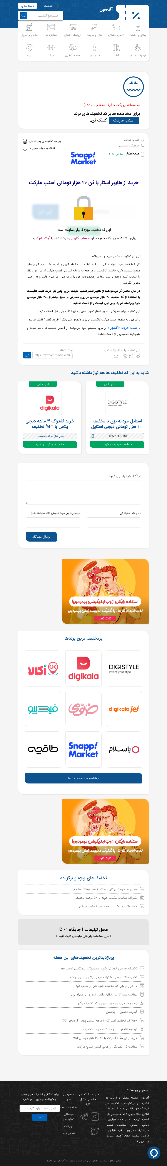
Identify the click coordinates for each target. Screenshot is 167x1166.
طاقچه (120, 1130)
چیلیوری (111, 1119)
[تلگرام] (138, 357)
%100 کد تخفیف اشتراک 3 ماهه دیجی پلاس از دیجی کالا (99, 1020)
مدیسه (122, 1125)
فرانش (145, 1135)
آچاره (119, 1135)
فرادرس (111, 1130)
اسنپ (119, 1114)
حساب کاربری (79, 238)
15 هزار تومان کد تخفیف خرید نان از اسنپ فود (106, 986)
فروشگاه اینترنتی (129, 145)
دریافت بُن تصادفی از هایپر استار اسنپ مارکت (107, 1046)
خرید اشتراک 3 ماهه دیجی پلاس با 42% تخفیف (49, 424)
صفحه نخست (68, 1107)
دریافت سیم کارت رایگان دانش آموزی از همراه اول (104, 994)
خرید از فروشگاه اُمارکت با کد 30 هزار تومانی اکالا (105, 1038)
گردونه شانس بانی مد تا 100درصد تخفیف (110, 1029)
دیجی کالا (129, 1114)
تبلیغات (68, 1126)
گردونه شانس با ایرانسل (121, 1012)
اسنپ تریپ (141, 1119)
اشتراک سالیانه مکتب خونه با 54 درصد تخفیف (106, 897)
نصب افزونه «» (122, 327)
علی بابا (111, 1114)
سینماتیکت (142, 1130)
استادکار (110, 1135)
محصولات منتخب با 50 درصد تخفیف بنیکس (107, 906)
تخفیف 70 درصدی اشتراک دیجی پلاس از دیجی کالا (103, 977)
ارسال (40, 1117)
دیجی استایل (140, 1125)
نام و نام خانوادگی (130, 513)
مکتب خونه (132, 1135)
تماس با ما (68, 1132)
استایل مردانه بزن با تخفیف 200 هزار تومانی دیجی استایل (117, 424)
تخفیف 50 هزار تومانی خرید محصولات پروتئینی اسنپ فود (98, 968)
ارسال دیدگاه (41, 536)
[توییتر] (131, 357)
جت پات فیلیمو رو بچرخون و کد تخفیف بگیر (107, 1003)
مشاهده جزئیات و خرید (117, 444)
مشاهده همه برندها (83, 778)
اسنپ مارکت (124, 120)
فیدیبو (130, 1130)
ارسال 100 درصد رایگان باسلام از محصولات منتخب (104, 889)
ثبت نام (44, 238)
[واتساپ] (125, 357)
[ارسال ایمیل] (116, 357)
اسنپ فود (125, 1119)
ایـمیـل (55, 513)
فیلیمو (110, 1125)
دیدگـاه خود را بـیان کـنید (125, 476)
